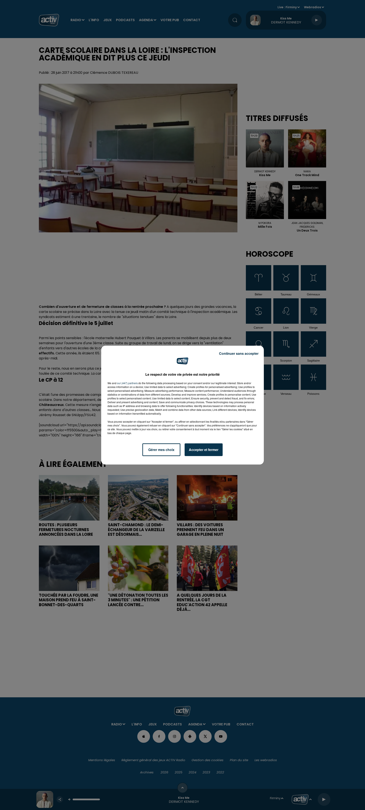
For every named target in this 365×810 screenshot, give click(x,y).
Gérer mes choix (161, 449)
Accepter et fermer (203, 449)
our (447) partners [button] (127, 383)
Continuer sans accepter (239, 353)
